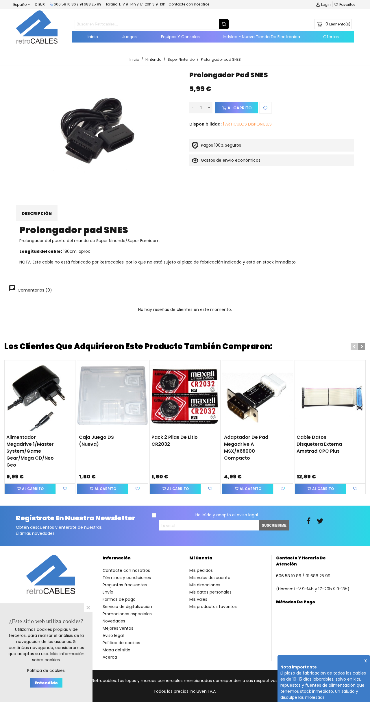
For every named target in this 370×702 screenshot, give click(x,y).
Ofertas (331, 37)
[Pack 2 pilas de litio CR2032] (185, 395)
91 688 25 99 (90, 4)
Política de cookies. (46, 670)
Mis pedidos (201, 570)
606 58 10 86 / (66, 4)
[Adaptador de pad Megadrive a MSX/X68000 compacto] (257, 395)
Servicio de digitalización (127, 606)
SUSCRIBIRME (274, 526)
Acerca (110, 657)
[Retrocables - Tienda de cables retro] (37, 26)
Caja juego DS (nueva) (96, 440)
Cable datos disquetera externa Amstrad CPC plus (319, 444)
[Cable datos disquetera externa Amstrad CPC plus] (330, 395)
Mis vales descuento (209, 578)
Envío (108, 592)
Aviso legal (113, 635)
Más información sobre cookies (58, 657)
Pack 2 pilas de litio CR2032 (174, 440)
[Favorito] (265, 108)
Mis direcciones (204, 585)
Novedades (114, 621)
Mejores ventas (118, 628)
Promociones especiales (127, 614)
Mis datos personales (210, 592)
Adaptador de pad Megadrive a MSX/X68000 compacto (246, 447)
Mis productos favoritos (213, 606)
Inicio (93, 37)
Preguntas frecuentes (125, 585)
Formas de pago (119, 599)
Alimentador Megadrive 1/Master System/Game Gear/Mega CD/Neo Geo (30, 451)
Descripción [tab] (37, 213)
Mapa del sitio (116, 650)
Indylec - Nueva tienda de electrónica (261, 37)
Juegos (129, 37)
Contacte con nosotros (189, 4)
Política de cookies (121, 643)
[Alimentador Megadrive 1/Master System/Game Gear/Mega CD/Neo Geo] (40, 395)
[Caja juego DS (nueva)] (112, 395)
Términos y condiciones (127, 578)
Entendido (46, 683)
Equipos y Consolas (180, 37)
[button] (354, 346)
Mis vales (198, 599)
